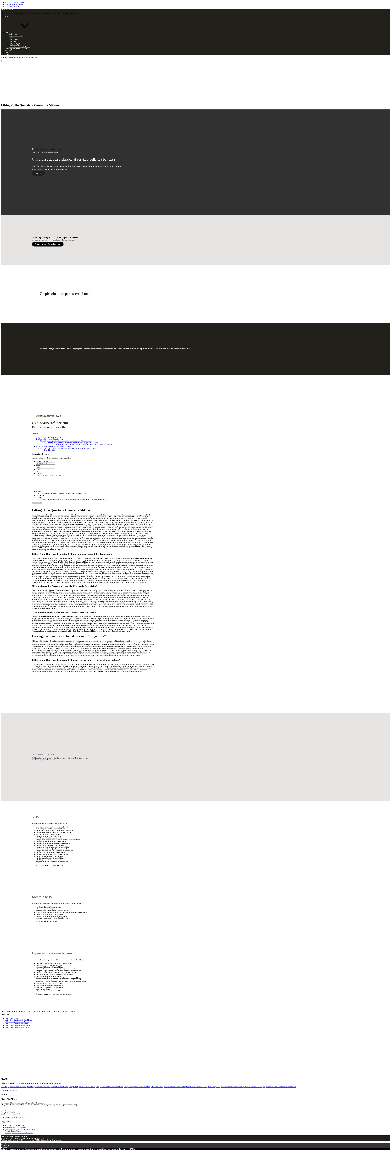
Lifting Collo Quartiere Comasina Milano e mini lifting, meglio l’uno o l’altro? (71, 443)
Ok (132, 1149)
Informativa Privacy (7, 1138)
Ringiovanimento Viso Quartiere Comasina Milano (279, 1087)
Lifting (3, 1083)
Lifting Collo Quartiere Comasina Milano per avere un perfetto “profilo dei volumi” (68, 448)
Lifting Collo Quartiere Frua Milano (16, 1024)
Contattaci (38, 173)
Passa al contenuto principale (14, 4)
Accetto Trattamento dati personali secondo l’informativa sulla (65, 493)
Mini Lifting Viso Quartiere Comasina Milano (223, 1087)
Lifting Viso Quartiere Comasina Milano (194, 1087)
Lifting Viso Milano (7, 9)
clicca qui (20, 1117)
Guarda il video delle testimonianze (48, 244)
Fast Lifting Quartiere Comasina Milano (13, 1087)
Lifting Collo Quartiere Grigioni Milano (17, 1025)
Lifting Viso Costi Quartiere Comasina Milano (166, 1087)
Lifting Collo (14, 1090)
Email (38, 469)
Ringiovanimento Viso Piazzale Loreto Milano (20, 1129)
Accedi (47, 1138)
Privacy (39, 491)
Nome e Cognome (42, 461)
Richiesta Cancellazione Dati (24, 1138)
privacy (85, 493)
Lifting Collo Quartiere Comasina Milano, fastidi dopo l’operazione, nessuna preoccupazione (80, 444)
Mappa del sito (39, 1138)
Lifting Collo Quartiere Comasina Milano (50, 439)
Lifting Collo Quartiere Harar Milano (17, 1027)
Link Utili (49, 450)
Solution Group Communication (51, 1140)
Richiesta (39, 473)
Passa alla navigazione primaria (15, 2)
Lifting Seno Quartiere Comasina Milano (137, 1087)
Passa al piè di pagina (12, 6)
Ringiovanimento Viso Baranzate (15, 1127)
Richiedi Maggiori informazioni (16, 1114)
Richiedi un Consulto (53, 437)
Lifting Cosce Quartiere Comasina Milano (109, 1087)
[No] (134, 1149)
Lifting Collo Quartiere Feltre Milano (17, 1022)
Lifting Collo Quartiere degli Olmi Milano (18, 1020)
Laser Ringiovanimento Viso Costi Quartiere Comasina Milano (47, 1087)
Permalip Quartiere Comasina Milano (250, 1087)
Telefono (39, 465)
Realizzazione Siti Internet (9, 1140)
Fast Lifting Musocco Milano (14, 1125)
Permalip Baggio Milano (13, 1131)
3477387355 (11, 1112)
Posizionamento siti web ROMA (29, 1140)
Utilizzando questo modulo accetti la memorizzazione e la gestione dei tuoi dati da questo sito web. (74, 499)
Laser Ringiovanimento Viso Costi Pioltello (19, 1133)
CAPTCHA (40, 495)
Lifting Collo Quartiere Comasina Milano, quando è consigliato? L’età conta (66, 441)
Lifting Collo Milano (11, 1018)
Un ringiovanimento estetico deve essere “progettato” (54, 446)
